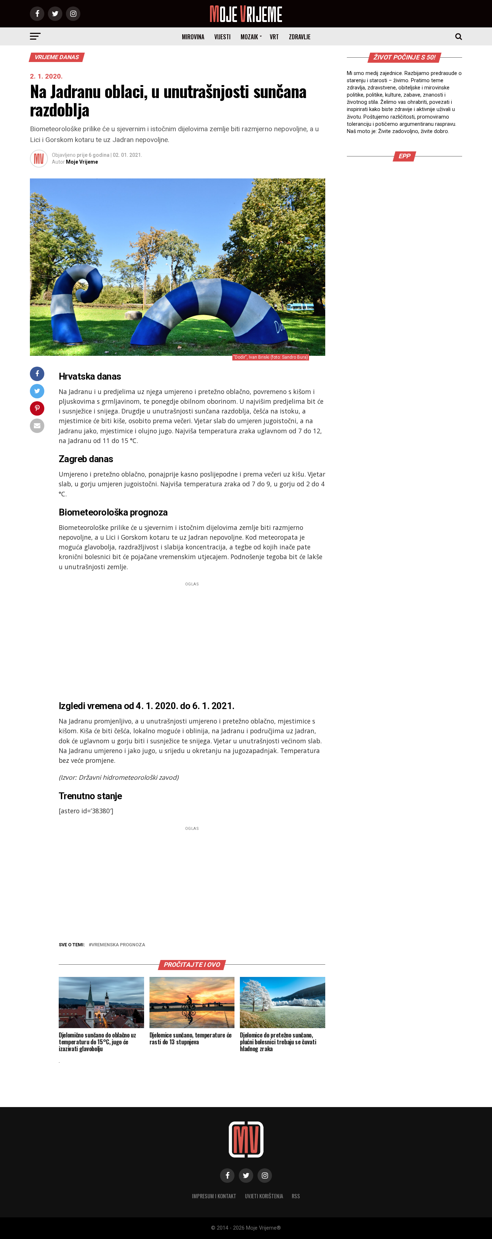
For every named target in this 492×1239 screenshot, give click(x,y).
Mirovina (193, 36)
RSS (296, 1196)
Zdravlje (299, 36)
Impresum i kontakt (214, 1196)
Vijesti (222, 36)
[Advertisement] (192, 639)
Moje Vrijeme (82, 162)
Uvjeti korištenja (264, 1196)
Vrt (274, 36)
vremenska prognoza (118, 945)
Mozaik (249, 36)
